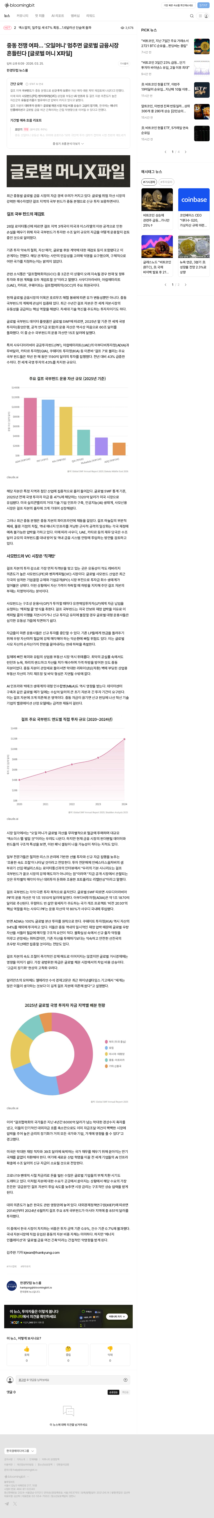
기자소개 (21, 1459)
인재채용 (33, 1459)
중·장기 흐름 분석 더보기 (66, 143)
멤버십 (75, 16)
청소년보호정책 (45, 1464)
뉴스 (7, 16)
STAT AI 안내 (36, 84)
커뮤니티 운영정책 (50, 1459)
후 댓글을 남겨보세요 (34, 1380)
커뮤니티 (22, 16)
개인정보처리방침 (25, 1464)
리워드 (90, 16)
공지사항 (8, 1459)
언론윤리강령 (62, 1464)
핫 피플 (40, 16)
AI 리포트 (57, 16)
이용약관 (8, 1464)
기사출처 (124, 63)
